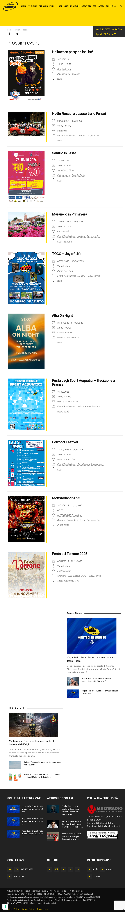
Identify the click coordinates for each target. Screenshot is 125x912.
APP (94, 6)
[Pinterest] (63, 869)
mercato (68, 241)
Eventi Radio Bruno (66, 135)
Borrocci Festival (65, 442)
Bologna (61, 520)
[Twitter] (70, 869)
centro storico (64, 231)
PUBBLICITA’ (111, 6)
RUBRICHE (68, 6)
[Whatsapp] (16, 869)
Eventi (17, 30)
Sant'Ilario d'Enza (65, 170)
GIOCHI (76, 6)
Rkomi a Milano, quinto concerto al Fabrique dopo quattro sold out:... (71, 836)
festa (59, 78)
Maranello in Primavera (69, 214)
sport (66, 411)
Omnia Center (64, 69)
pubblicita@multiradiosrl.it (107, 826)
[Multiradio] (105, 813)
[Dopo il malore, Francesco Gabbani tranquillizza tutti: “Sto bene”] (73, 681)
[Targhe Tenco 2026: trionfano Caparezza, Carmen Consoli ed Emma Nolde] (53, 809)
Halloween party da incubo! (72, 52)
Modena (81, 135)
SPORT (59, 6)
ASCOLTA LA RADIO (111, 29)
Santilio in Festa (64, 153)
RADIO (23, 6)
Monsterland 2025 (66, 498)
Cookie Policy (28, 909)
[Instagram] (56, 869)
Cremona (61, 575)
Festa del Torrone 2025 (69, 554)
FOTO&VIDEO (85, 6)
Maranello (62, 130)
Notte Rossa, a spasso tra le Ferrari (79, 113)
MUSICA (34, 6)
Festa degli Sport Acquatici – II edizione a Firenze (83, 382)
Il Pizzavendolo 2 (65, 332)
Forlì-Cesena (83, 464)
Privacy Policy (13, 909)
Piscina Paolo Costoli (67, 401)
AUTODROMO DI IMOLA (69, 515)
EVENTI (52, 6)
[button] (121, 6)
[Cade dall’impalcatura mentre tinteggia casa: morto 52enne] (15, 765)
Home (9, 30)
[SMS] (9, 869)
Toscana (76, 74)
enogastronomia (65, 580)
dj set (60, 525)
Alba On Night (62, 315)
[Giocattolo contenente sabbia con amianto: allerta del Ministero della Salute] (15, 777)
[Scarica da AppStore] (89, 869)
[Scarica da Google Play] (102, 869)
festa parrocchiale (66, 459)
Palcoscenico (63, 74)
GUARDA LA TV (108, 34)
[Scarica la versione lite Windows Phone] (89, 876)
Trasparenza (42, 909)
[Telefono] (9, 876)
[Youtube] (77, 869)
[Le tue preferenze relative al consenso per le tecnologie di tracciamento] (5, 907)
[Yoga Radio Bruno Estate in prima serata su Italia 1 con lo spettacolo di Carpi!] (94, 636)
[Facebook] (49, 869)
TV (28, 6)
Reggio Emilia (78, 175)
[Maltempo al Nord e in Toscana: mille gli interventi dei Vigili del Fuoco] (36, 725)
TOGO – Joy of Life (66, 254)
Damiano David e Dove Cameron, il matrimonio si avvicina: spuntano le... (72, 824)
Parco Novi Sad (65, 271)
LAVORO (101, 6)
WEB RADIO (43, 6)
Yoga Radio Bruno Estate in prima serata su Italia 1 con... (32, 809)
